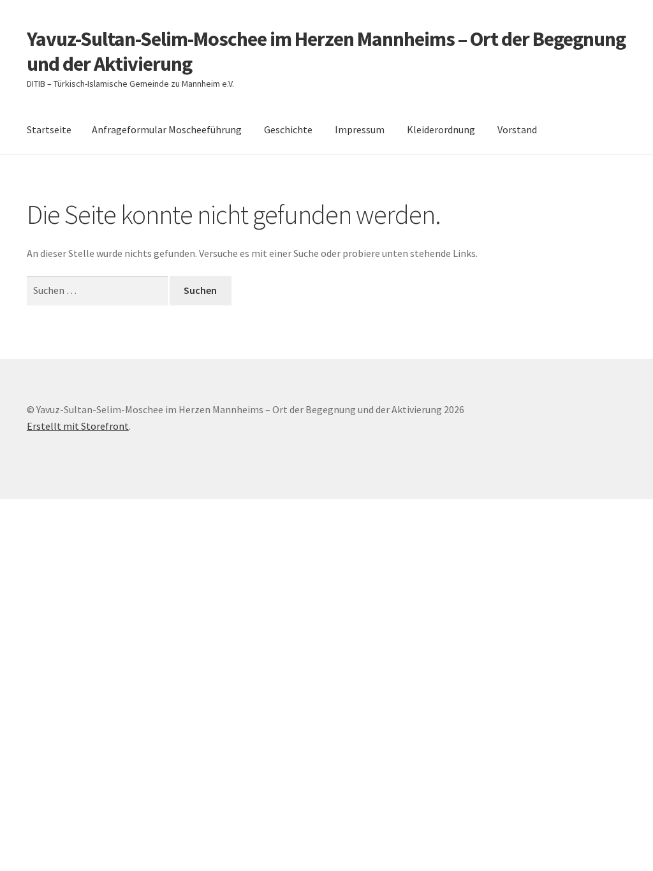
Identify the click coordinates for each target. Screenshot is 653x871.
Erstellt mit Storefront (78, 426)
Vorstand (517, 129)
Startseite (49, 129)
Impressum (360, 129)
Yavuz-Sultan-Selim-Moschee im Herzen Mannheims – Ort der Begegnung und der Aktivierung (326, 51)
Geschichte (288, 129)
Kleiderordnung (441, 129)
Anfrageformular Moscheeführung (167, 129)
